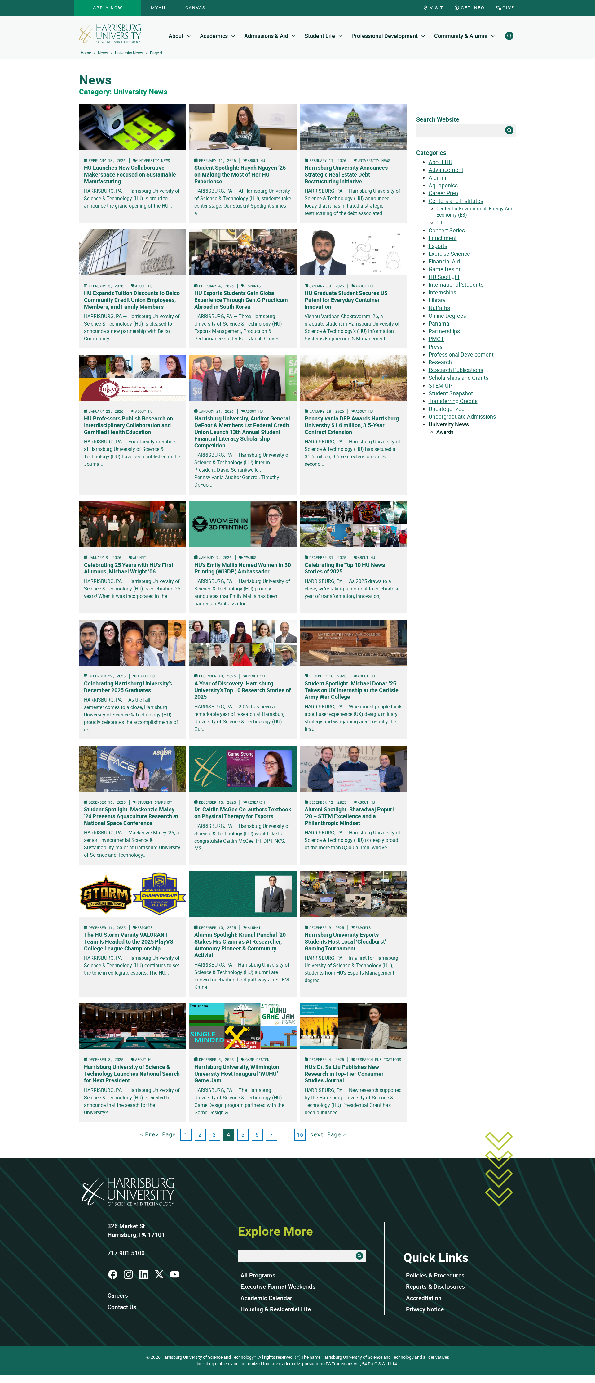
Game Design (445, 269)
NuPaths (439, 308)
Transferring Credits (453, 401)
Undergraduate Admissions (462, 416)
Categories (431, 152)
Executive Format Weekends (277, 1286)
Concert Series (447, 230)
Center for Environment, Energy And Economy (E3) (474, 211)
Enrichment (443, 238)
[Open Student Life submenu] (340, 36)
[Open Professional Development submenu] (423, 36)
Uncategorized (447, 408)
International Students (456, 284)
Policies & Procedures (435, 1275)
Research (440, 362)
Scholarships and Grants (458, 377)
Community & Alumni (460, 35)
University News (129, 53)
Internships (442, 292)
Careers (118, 1295)
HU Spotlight (444, 277)
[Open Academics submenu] (233, 36)
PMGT (436, 339)
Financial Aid (444, 261)
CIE (439, 222)
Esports (438, 245)
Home (86, 53)
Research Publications (456, 370)
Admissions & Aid (266, 35)
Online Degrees (447, 315)
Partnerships (444, 331)
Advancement (446, 169)
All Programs (257, 1275)
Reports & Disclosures (435, 1286)
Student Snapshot (451, 393)
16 (300, 1134)
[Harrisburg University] (110, 33)
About (176, 35)
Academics (214, 35)
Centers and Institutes (456, 200)
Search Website (437, 119)
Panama (439, 323)
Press (436, 346)
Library (437, 300)
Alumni (437, 177)
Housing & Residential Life (275, 1309)
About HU (440, 162)
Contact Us (122, 1307)
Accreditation (424, 1298)
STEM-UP (440, 385)
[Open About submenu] (188, 36)
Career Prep (443, 193)
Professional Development (384, 35)
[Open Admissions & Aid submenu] (293, 36)
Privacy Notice (425, 1309)
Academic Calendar (266, 1298)
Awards (444, 432)
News (103, 53)
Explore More (275, 1231)
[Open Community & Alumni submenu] (492, 36)
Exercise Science (449, 253)
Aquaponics (443, 185)
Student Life (320, 35)
